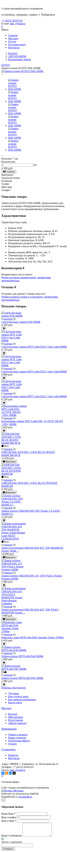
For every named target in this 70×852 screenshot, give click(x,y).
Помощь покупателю (13, 687)
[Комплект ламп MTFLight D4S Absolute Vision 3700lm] (14, 631)
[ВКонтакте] (2, 773)
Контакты (14, 758)
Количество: (8, 161)
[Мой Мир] (10, 773)
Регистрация (15, 720)
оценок (8, 318)
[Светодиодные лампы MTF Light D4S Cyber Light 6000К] (14, 390)
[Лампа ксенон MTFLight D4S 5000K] (14, 668)
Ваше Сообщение (11, 835)
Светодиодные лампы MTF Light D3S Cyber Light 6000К (34, 346)
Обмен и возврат (18, 734)
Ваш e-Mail (8, 820)
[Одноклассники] (6, 773)
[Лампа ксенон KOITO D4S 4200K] (22, 71)
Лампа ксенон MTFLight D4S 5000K (22, 678)
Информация (8, 728)
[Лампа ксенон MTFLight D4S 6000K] (14, 650)
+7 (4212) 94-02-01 (12, 20)
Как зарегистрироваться (22, 699)
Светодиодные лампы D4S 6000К (20, 321)
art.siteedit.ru (25, 796)
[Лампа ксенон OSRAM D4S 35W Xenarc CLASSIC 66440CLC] (14, 504)
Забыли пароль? (17, 723)
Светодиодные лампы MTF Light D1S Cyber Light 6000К (34, 371)
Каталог (13, 714)
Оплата (12, 743)
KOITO (5, 65)
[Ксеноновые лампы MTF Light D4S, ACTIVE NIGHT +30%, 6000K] (14, 415)
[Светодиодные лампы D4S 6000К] (14, 315)
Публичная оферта (19, 740)
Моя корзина (15, 717)
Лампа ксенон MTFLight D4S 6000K (22, 656)
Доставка (13, 693)
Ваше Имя (8, 813)
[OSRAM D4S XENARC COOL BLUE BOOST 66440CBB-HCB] (14, 443)
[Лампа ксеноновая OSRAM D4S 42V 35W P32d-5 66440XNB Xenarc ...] (14, 603)
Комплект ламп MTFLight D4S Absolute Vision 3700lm (32, 637)
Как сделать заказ (18, 696)
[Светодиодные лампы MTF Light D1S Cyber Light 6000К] (14, 365)
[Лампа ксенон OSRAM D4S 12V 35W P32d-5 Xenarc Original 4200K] (14, 569)
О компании (8, 749)
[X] (14, 773)
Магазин (6, 708)
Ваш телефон (10, 817)
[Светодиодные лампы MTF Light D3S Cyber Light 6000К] (14, 340)
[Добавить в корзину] (3, 328)
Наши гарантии (17, 737)
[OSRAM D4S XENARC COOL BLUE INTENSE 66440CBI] (14, 473)
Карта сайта (15, 702)
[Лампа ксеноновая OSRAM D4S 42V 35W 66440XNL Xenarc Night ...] (14, 538)
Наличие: (6, 158)
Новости (13, 755)
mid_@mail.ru (17, 23)
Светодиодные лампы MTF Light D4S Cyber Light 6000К (34, 396)
